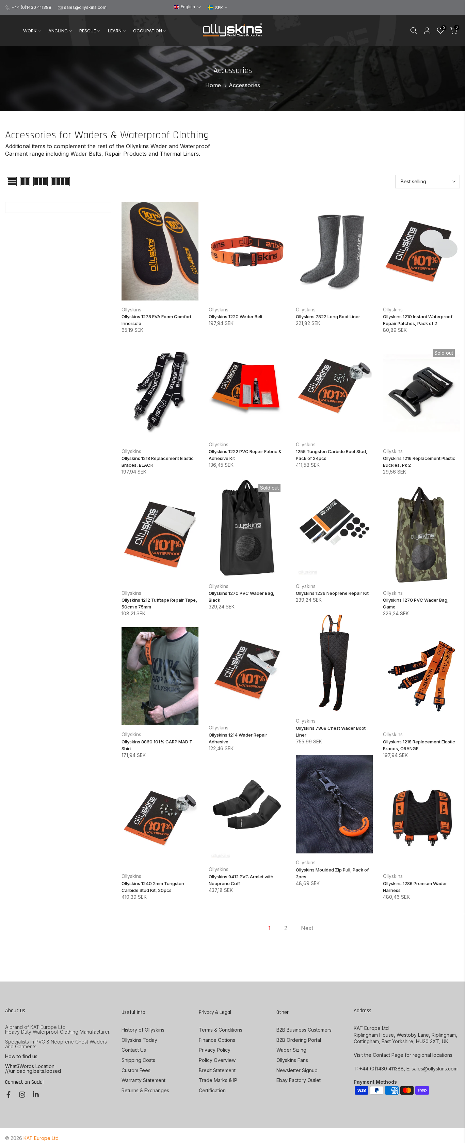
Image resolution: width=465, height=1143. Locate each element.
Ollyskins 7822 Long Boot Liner (328, 316)
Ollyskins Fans (292, 1060)
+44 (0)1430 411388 (31, 7)
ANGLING (58, 30)
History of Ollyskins (143, 1030)
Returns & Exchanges (145, 1090)
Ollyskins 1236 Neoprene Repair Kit (332, 593)
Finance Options (217, 1040)
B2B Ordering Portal (298, 1040)
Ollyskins (131, 309)
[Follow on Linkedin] (35, 1095)
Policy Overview (217, 1060)
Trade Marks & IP (218, 1080)
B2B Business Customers (304, 1030)
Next (307, 928)
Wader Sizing (291, 1050)
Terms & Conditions (220, 1030)
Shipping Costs (138, 1060)
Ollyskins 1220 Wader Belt (235, 316)
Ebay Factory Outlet (298, 1080)
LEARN (115, 30)
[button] (187, 7)
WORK (29, 30)
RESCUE (87, 30)
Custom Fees (136, 1070)
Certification (212, 1090)
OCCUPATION (147, 30)
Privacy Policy (214, 1050)
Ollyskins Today (139, 1040)
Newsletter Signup (297, 1070)
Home (213, 85)
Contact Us (134, 1050)
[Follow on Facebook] (8, 1095)
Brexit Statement (217, 1070)
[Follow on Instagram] (22, 1095)
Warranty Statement (143, 1080)
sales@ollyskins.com (85, 7)
